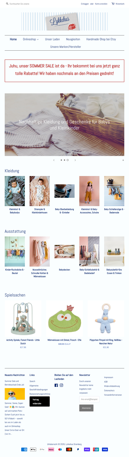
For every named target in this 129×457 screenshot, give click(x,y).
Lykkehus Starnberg (73, 444)
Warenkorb (120, 3)
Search (32, 381)
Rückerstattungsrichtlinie (40, 393)
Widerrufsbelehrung (112, 386)
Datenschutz (109, 390)
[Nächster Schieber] (75, 159)
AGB (105, 381)
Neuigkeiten (73, 39)
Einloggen (85, 3)
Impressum (108, 377)
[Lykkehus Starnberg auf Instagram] (61, 385)
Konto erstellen (101, 3)
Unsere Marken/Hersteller (65, 47)
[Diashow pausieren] (123, 159)
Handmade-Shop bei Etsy (101, 39)
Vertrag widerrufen (37, 401)
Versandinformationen (113, 394)
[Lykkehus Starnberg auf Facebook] (56, 385)
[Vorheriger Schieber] (53, 159)
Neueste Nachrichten (15, 375)
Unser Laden (52, 39)
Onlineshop (30, 39)
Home (13, 39)
